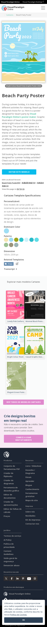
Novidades (30, 516)
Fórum (28, 477)
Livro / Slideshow (33, 466)
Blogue (28, 485)
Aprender (29, 481)
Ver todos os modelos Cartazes (23, 402)
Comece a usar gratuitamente (23, 438)
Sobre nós (30, 511)
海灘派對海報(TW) (28, 183)
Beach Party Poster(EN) (11, 183)
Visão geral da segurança (15, 625)
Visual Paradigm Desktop (32, 2)
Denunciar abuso (11, 565)
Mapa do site (31, 500)
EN (18, 189)
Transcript (9, 269)
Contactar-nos (32, 523)
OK (23, 620)
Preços (7, 516)
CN (23, 189)
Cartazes (9, 15)
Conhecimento (32, 489)
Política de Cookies (18, 615)
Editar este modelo (19, 172)
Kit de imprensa (32, 520)
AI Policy (7, 540)
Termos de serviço (12, 536)
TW (20, 189)
